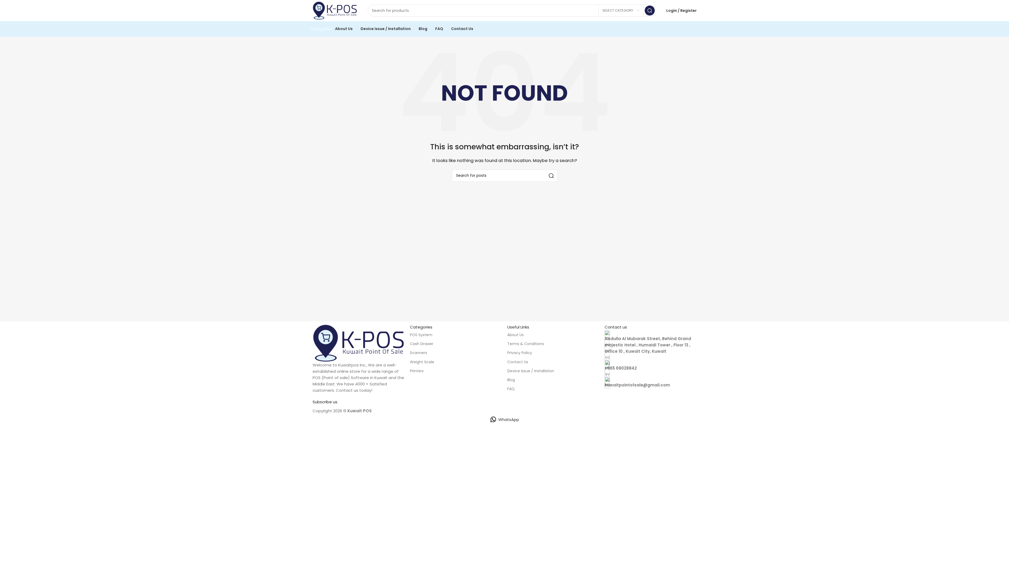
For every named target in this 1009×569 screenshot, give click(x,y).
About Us (515, 334)
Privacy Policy (519, 352)
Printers (417, 371)
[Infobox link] (651, 365)
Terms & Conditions (525, 343)
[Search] (650, 11)
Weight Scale (422, 362)
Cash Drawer (421, 343)
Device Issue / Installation (530, 371)
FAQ (511, 388)
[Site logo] (335, 10)
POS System (421, 334)
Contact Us (517, 362)
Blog (511, 379)
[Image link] (359, 342)
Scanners (418, 352)
